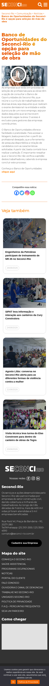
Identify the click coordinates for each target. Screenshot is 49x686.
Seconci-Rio (8, 13)
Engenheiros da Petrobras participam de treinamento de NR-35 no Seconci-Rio (22, 255)
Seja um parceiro (13, 611)
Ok (13, 682)
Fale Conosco (10, 583)
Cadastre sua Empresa (24, 543)
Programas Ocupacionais (18, 569)
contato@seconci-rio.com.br (18, 533)
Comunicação (24, 13)
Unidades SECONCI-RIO (15, 597)
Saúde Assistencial (14, 564)
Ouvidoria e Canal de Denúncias (22, 587)
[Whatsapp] (32, 192)
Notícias (38, 13)
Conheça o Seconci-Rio (16, 559)
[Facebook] (16, 192)
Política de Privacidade (17, 601)
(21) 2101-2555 (26, 527)
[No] (45, 676)
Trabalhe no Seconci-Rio (18, 592)
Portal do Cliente (13, 578)
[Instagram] (27, 192)
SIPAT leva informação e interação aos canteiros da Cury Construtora (23, 315)
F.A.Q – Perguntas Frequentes (21, 606)
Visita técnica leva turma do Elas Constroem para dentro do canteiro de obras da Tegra (24, 437)
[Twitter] (21, 192)
